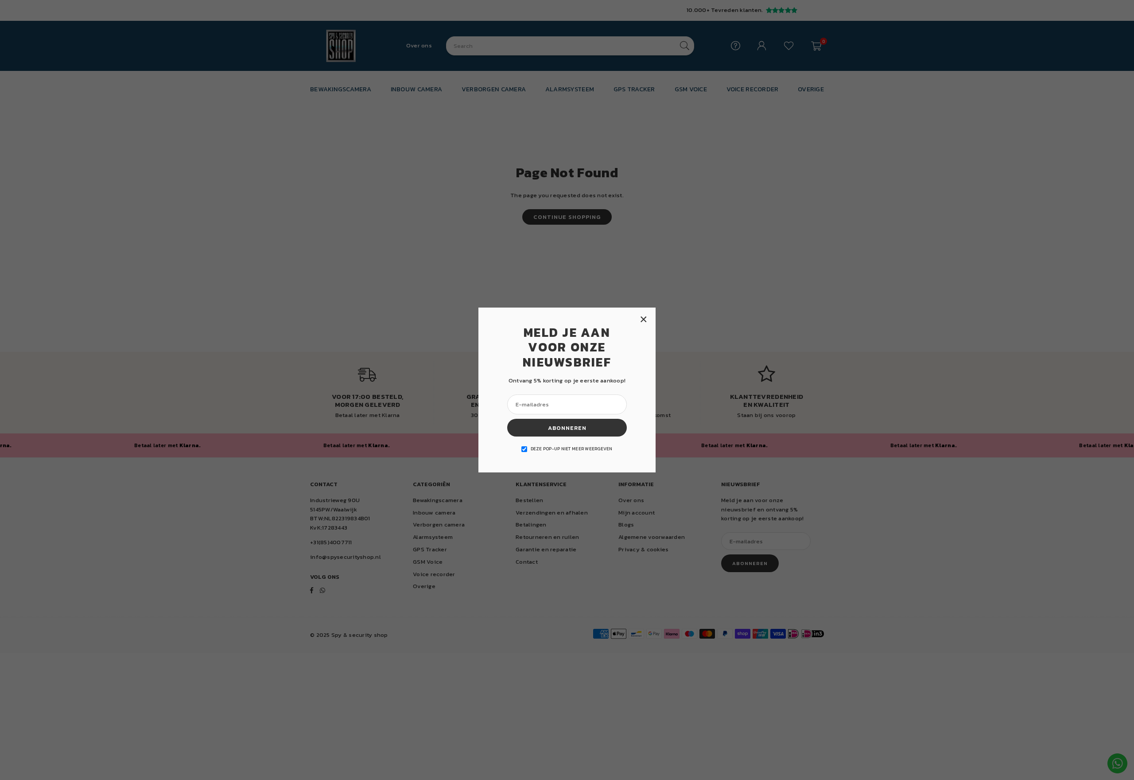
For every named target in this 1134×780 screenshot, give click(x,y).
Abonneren (567, 428)
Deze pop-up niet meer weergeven (572, 448)
